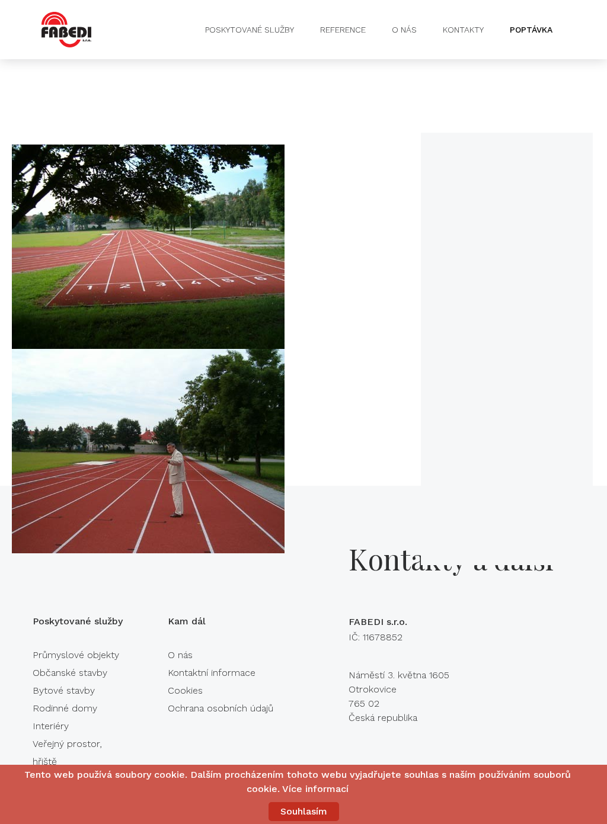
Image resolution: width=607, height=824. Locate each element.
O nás (404, 29)
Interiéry (51, 726)
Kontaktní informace (211, 672)
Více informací (315, 788)
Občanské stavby (70, 672)
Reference (343, 29)
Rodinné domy (65, 708)
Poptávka (531, 29)
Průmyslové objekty (76, 655)
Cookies (185, 690)
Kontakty (463, 29)
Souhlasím (303, 811)
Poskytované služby (249, 29)
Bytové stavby (64, 690)
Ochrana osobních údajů (220, 708)
